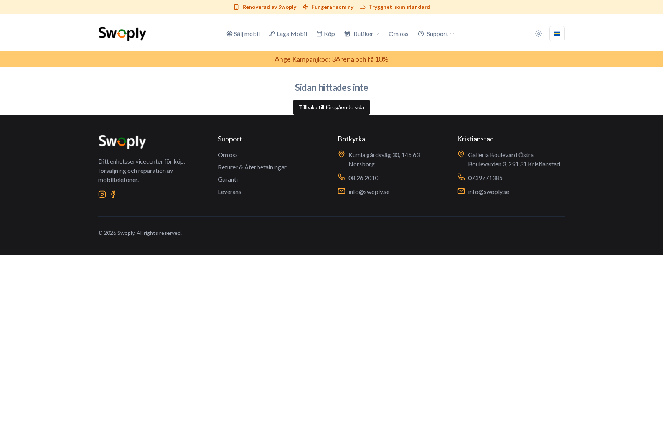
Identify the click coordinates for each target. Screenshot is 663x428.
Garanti (228, 179)
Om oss (228, 154)
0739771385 (485, 177)
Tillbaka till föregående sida (331, 107)
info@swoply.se (368, 191)
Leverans (229, 191)
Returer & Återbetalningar (252, 167)
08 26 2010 (363, 177)
